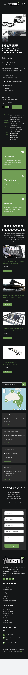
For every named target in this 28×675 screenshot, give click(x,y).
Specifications (6, 138)
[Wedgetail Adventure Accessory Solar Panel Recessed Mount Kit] (14, 313)
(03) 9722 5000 (9, 635)
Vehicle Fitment (6, 133)
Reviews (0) (6, 127)
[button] (15, 402)
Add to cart (17, 107)
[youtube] (13, 579)
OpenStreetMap (22, 409)
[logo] (14, 2)
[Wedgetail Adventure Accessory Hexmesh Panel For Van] (14, 246)
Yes (8, 103)
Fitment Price (6, 97)
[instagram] (7, 579)
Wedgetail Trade (12, 77)
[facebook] (4, 579)
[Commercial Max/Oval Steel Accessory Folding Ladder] (14, 347)
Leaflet (15, 409)
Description (6, 115)
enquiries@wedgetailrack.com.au (14, 643)
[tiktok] (10, 579)
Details (8, 271)
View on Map (7, 425)
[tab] (5, 115)
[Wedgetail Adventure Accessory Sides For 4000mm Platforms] (14, 279)
